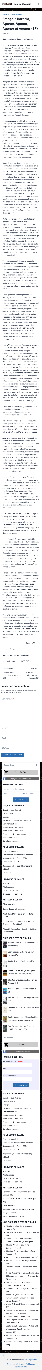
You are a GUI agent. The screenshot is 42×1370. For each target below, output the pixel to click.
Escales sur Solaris (10, 838)
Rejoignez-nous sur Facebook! (22, 779)
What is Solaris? (9, 813)
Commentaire (8, 699)
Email (5, 738)
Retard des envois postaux (14, 909)
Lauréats (8, 873)
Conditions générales (15, 1364)
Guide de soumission (11, 851)
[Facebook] (3, 1355)
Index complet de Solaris (13, 831)
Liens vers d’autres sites (12, 890)
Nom (4, 728)
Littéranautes (16, 15)
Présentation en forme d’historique (17, 820)
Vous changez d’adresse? (13, 827)
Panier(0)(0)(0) (21, 772)
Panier (21, 1045)
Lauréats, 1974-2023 (13, 862)
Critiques (5, 15)
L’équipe (6, 817)
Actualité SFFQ (9, 884)
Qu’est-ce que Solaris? (12, 810)
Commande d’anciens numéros (15, 834)
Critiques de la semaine (12, 894)
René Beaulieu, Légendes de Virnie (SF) (10, 673)
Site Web (5, 748)
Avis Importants (31, 1360)
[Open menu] (38, 4)
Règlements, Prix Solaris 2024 (15, 858)
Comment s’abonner (11, 824)
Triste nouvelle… (9, 904)
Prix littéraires (8, 887)
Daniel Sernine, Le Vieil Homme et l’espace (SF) (32, 673)
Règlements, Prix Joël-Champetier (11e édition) (18, 867)
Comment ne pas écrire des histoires (18, 855)
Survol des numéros (11, 841)
